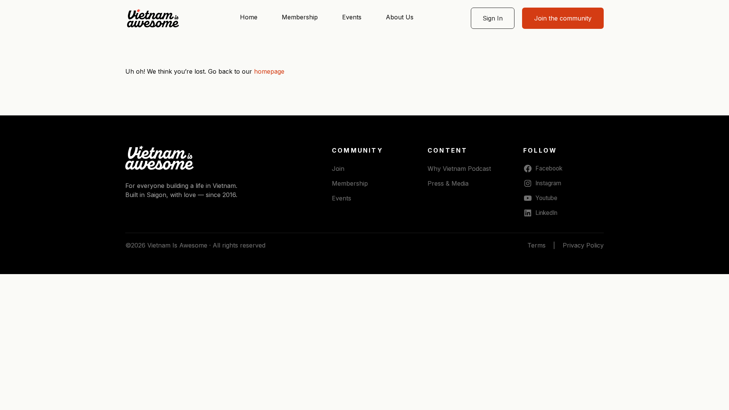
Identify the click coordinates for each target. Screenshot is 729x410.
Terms (536, 245)
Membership (300, 17)
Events (351, 17)
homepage (269, 71)
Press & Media (448, 183)
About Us (399, 17)
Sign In (493, 18)
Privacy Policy (583, 245)
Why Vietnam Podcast (459, 168)
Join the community (563, 18)
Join (338, 168)
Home (248, 17)
